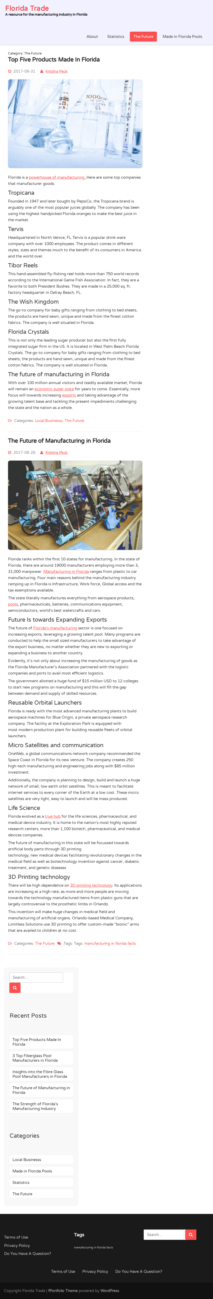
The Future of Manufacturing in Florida (59, 440)
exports (69, 395)
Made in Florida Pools (182, 36)
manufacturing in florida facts (110, 943)
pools (13, 604)
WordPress (110, 1291)
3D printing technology (91, 885)
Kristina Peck (56, 71)
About (92, 36)
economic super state (54, 389)
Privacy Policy (17, 1245)
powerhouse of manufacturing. (57, 177)
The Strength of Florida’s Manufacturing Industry (35, 1106)
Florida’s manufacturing (55, 628)
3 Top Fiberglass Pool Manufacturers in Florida (35, 1058)
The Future (143, 36)
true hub (53, 816)
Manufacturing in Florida (66, 571)
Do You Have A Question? (27, 1253)
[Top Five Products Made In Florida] (75, 171)
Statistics (115, 36)
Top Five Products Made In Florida (54, 59)
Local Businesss (49, 421)
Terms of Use (16, 1237)
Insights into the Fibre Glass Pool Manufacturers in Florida (39, 1074)
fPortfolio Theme (63, 1291)
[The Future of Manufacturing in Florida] (75, 553)
